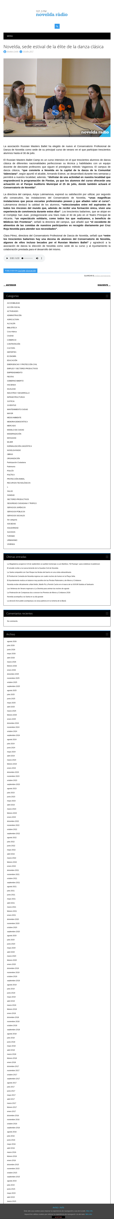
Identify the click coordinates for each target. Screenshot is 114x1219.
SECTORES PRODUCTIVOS (18, 499)
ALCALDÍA (11, 324)
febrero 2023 (12, 813)
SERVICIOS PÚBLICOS (16, 512)
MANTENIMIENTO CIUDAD (17, 409)
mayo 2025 (11, 703)
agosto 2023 (12, 789)
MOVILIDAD (11, 438)
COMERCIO (11, 340)
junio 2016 (11, 1140)
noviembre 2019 (13, 972)
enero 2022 (11, 866)
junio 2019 (11, 993)
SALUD (10, 491)
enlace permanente (102, 275)
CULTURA (21, 270)
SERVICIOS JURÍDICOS (16, 507)
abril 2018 (11, 1050)
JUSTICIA (10, 401)
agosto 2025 (12, 690)
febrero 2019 (12, 1009)
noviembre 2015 (13, 1169)
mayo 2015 (11, 1193)
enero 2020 (11, 964)
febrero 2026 (12, 666)
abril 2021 (11, 903)
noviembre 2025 (13, 678)
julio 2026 (11, 645)
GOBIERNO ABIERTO (15, 381)
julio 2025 (11, 694)
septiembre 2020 (13, 932)
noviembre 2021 (13, 874)
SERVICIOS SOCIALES (16, 516)
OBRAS (10, 454)
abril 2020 (11, 952)
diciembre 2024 (13, 723)
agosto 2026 (12, 641)
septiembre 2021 (13, 883)
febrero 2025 (12, 715)
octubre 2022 (12, 829)
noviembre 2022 (13, 825)
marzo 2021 (11, 907)
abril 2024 (11, 756)
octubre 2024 (12, 731)
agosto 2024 (12, 739)
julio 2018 (11, 1038)
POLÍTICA (11, 475)
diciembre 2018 (13, 1017)
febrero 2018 (12, 1058)
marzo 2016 (11, 1152)
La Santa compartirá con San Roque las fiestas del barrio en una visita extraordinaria (39, 572)
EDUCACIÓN (31, 270)
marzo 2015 (11, 1201)
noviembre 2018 (13, 1021)
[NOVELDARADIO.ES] (57, 19)
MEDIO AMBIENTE (14, 418)
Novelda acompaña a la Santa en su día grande (25, 597)
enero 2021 (11, 915)
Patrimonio (11, 467)
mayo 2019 (11, 997)
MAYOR (10, 413)
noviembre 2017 (13, 1071)
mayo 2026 (11, 654)
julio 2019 (11, 989)
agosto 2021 (12, 887)
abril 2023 (11, 805)
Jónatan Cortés (12, 51)
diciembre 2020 (13, 919)
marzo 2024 (11, 760)
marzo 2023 (11, 809)
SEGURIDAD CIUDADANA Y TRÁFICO (22, 503)
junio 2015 (11, 1189)
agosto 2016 (12, 1132)
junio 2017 (11, 1091)
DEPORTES (11, 352)
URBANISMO (12, 540)
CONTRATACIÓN (13, 344)
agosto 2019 (12, 985)
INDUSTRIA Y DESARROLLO (18, 393)
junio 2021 (11, 895)
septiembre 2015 (13, 1177)
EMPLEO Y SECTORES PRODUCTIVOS (22, 369)
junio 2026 (11, 650)
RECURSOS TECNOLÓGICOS (18, 483)
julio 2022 (11, 842)
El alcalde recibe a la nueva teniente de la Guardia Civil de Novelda (32, 568)
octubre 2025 (12, 682)
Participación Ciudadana (16, 462)
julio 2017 (11, 1087)
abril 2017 (11, 1099)
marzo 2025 (11, 711)
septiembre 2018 (13, 1030)
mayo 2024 (11, 752)
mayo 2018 (11, 1046)
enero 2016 (11, 1160)
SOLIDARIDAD (12, 528)
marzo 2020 (11, 956)
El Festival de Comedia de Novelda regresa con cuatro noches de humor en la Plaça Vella (41, 576)
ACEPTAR (58, 1217)
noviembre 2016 (13, 1120)
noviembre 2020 (13, 923)
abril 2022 (11, 854)
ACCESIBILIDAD (13, 303)
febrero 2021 (12, 911)
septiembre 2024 (13, 735)
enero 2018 (11, 1062)
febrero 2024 (12, 764)
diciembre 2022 (13, 821)
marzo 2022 (11, 858)
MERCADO (11, 426)
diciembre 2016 (13, 1116)
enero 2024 (11, 768)
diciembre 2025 (13, 674)
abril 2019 (11, 1001)
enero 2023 (11, 817)
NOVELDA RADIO (14, 450)
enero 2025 (11, 719)
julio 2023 (11, 793)
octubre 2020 (12, 927)
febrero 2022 (12, 862)
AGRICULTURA (13, 320)
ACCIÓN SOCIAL (13, 307)
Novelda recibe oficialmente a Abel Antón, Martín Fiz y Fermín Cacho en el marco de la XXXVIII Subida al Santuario (50, 584)
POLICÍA (10, 471)
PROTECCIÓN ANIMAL (16, 479)
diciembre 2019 (13, 968)
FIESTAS (10, 377)
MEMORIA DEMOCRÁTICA (17, 422)
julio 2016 (11, 1136)
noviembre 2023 (13, 776)
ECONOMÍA (11, 356)
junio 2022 (11, 846)
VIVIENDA (11, 544)
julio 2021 (11, 891)
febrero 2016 (12, 1156)
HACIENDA (11, 385)
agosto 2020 (12, 936)
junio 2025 (11, 699)
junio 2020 (11, 944)
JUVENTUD (11, 405)
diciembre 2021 (13, 870)
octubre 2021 (12, 878)
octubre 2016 (12, 1124)
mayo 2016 (11, 1144)
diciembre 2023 (13, 772)
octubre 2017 (12, 1075)
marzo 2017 (11, 1103)
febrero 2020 (12, 960)
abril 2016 (11, 1148)
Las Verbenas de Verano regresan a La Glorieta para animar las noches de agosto (38, 589)
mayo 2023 (11, 801)
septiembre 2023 (13, 784)
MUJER (10, 442)
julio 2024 (11, 744)
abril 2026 (11, 658)
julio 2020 (11, 940)
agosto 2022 (12, 838)
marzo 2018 (11, 1054)
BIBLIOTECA (12, 328)
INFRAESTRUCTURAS (16, 397)
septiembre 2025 (13, 686)
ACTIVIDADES (12, 311)
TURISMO (11, 536)
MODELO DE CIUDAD (15, 430)
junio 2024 (11, 748)
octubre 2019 (12, 976)
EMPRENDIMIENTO (14, 373)
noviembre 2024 (13, 727)
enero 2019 (11, 1013)
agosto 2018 (12, 1034)
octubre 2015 (12, 1173)
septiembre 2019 (13, 981)
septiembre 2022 (13, 834)
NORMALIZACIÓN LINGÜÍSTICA (19, 446)
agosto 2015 (12, 1181)
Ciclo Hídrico (12, 332)
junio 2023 (11, 797)
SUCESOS (11, 532)
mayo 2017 (11, 1095)
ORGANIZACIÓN (13, 458)
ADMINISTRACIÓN (14, 315)
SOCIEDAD (11, 524)
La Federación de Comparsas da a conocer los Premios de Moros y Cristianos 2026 (38, 593)
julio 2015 (11, 1185)
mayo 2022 (11, 850)
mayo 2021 (11, 899)
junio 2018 (11, 1042)
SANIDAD (11, 495)
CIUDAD (10, 336)
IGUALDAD (11, 389)
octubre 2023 (12, 780)
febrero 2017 (12, 1107)
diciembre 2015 (13, 1165)
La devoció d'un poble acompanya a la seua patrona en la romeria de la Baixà (36, 601)
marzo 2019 (11, 1005)
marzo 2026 (11, 662)
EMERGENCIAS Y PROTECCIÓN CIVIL (22, 364)
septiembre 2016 (13, 1128)
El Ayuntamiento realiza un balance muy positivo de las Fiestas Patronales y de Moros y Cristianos (44, 580)
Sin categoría (12, 520)
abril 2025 (11, 707)
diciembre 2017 (13, 1066)
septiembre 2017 (13, 1079)
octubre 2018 (12, 1025)
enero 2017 (11, 1111)
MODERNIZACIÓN (14, 434)
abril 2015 (11, 1197)
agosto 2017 (12, 1083)
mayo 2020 (11, 948)
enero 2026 (11, 670)
